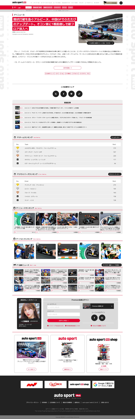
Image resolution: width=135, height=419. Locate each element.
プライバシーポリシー (32, 402)
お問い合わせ (105, 402)
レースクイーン (89, 2)
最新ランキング (48, 7)
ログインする (63, 320)
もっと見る (30, 369)
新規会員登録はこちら (73, 326)
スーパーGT (36, 2)
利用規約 (44, 402)
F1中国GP (68, 73)
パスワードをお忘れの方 (56, 326)
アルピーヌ (76, 73)
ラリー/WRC (74, 2)
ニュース (28, 7)
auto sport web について (90, 402)
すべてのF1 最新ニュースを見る (111, 265)
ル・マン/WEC (57, 2)
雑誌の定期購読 (67, 402)
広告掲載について (55, 402)
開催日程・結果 (37, 7)
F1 (31, 2)
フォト (70, 7)
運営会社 (77, 402)
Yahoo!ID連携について (99, 326)
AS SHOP (96, 2)
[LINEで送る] (71, 94)
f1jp (62, 73)
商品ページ (103, 369)
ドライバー (57, 7)
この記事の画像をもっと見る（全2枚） (99, 43)
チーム (64, 7)
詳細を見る (67, 369)
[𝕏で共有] (56, 94)
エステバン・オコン (85, 73)
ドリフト (81, 2)
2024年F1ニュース (50, 73)
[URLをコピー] (79, 94)
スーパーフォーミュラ (46, 2)
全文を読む (66, 68)
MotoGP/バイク (66, 2)
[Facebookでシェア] (63, 94)
